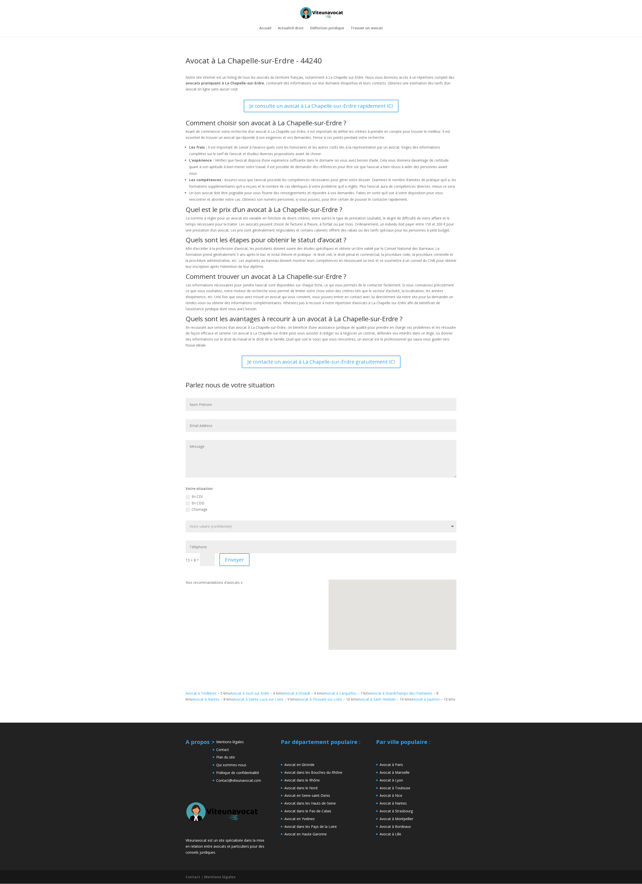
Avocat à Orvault (296, 693)
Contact (222, 749)
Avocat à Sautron (426, 699)
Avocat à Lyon (391, 780)
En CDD (198, 503)
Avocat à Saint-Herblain (377, 699)
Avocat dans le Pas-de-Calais (307, 811)
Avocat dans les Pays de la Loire (310, 826)
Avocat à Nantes (205, 699)
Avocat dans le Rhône (302, 780)
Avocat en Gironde (299, 764)
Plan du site (225, 757)
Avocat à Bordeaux (395, 826)
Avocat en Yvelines (299, 818)
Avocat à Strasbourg (396, 811)
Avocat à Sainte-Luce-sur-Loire (258, 699)
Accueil (265, 28)
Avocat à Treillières (201, 693)
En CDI (197, 496)
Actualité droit (291, 28)
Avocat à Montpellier (396, 818)
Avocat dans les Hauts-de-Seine (310, 803)
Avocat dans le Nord (300, 788)
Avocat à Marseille (395, 772)
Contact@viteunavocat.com (238, 780)
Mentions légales (230, 741)
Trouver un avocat (367, 28)
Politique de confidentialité (237, 772)
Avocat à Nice (391, 795)
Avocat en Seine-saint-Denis (307, 795)
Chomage (199, 509)
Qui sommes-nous (231, 764)
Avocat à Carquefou (340, 693)
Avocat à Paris (391, 764)
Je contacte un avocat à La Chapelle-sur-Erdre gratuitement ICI (321, 361)
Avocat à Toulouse (395, 788)
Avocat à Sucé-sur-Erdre (249, 693)
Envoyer (234, 559)
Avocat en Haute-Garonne (305, 834)
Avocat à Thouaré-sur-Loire (319, 699)
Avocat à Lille (390, 834)
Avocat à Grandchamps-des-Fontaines (401, 693)
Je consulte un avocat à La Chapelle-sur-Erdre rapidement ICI (321, 105)
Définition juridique (327, 28)
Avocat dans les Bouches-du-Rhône (313, 772)
